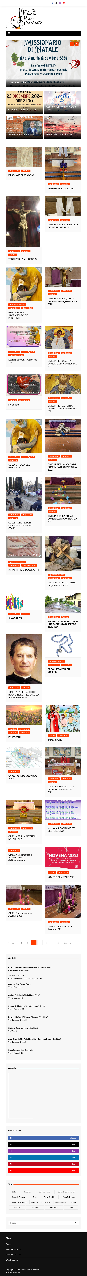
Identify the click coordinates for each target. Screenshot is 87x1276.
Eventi (35, 1197)
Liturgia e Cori (14, 171)
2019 (14, 1192)
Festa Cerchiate (50, 1197)
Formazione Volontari (18, 1202)
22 (58, 943)
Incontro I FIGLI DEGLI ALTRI (23, 570)
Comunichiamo (14, 308)
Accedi (9, 1244)
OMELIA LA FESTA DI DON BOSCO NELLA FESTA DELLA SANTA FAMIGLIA (23, 695)
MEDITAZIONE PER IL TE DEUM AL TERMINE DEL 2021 (61, 789)
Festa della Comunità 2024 (59, 134)
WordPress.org (12, 1260)
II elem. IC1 (13, 732)
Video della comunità (16, 355)
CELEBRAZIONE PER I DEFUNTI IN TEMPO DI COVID (20, 525)
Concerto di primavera (66, 1192)
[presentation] (72, 44)
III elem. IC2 (25, 732)
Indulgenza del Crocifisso (40, 1202)
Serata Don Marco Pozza (21, 134)
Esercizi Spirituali (28, 352)
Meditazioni (25, 171)
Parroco (17, 1207)
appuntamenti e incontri (17, 304)
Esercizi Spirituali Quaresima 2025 (28, 82)
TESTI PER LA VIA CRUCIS (22, 259)
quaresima (35, 1207)
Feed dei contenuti (13, 1249)
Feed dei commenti (13, 1255)
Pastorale (26, 614)
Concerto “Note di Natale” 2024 (24, 109)
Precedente (12, 943)
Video (71, 1207)
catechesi (27, 1192)
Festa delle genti (69, 1197)
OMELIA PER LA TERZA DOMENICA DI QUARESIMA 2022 (62, 409)
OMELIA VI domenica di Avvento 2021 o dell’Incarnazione (20, 858)
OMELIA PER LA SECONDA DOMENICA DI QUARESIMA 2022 (62, 467)
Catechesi (13, 400)
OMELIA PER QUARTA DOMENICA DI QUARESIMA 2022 (62, 364)
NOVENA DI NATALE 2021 (61, 877)
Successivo (68, 943)
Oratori (73, 1202)
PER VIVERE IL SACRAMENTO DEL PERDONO (18, 315)
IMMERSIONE (55, 740)
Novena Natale (60, 1202)
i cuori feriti (13, 404)
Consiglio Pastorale (19, 1197)
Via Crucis (13, 255)
